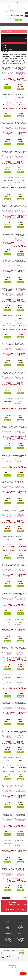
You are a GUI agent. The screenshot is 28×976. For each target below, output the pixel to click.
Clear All (2, 40)
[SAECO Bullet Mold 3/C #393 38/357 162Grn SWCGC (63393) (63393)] (20, 874)
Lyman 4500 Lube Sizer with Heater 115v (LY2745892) (7, 68)
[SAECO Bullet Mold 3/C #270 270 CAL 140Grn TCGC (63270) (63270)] (20, 488)
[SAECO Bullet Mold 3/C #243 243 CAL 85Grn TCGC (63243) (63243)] (7, 432)
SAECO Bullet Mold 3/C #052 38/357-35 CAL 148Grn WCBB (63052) (7, 179)
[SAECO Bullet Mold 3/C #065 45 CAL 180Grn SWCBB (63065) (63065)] (20, 239)
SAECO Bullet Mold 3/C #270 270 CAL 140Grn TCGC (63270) (20, 483)
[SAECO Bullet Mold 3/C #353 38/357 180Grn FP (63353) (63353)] (7, 736)
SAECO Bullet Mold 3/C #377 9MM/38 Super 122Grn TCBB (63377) (7, 787)
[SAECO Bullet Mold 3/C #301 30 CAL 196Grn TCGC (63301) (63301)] (20, 515)
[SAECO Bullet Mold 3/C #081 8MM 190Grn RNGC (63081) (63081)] (20, 349)
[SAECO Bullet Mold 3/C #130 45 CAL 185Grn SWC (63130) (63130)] (20, 377)
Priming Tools (7, 940)
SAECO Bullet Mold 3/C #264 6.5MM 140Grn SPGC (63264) (20, 455)
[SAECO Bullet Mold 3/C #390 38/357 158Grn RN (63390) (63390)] (20, 847)
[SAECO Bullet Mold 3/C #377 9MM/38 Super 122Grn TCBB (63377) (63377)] (7, 791)
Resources (20, 926)
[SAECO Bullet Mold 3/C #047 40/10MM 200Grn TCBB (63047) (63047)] (7, 156)
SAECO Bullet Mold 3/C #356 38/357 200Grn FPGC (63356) (8, 759)
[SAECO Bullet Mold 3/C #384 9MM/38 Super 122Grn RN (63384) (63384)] (20, 819)
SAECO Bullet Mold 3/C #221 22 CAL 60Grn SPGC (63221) (20, 400)
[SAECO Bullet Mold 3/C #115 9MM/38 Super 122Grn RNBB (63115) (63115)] (7, 377)
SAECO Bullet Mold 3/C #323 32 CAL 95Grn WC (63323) (7, 648)
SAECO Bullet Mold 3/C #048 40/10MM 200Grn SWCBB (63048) (20, 151)
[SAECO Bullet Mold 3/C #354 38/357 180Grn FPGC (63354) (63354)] (20, 736)
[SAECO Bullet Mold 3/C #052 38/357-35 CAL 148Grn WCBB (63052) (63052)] (7, 184)
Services (20, 928)
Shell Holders (20, 940)
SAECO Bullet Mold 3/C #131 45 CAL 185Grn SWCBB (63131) (7, 400)
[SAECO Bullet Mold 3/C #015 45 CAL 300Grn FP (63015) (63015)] (7, 101)
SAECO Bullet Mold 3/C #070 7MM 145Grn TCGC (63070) (7, 317)
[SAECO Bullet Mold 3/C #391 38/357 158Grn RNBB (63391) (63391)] (7, 874)
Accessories (20, 934)
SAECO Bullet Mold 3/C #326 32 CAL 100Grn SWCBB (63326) (7, 676)
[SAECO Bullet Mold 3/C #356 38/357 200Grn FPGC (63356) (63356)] (7, 764)
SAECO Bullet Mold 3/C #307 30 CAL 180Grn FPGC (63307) (8, 566)
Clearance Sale (20, 933)
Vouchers (8, 928)
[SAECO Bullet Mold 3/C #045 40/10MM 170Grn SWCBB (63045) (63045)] (20, 128)
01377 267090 (8, 15)
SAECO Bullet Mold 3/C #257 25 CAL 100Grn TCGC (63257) (8, 455)
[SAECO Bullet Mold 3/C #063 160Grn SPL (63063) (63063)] (7, 239)
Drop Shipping (20, 927)
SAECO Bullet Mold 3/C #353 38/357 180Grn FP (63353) (7, 731)
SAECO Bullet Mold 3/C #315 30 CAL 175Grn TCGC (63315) (8, 593)
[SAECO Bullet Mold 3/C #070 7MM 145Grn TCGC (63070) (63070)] (7, 322)
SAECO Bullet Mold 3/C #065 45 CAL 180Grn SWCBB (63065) (20, 234)
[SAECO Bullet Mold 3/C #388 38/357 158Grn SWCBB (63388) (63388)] (7, 847)
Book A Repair (7, 923)
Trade (20, 921)
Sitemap (20, 925)
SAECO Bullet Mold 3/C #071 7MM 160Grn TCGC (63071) (20, 317)
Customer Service (20, 923)
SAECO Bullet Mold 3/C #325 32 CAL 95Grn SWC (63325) (20, 648)
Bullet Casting (20, 935)
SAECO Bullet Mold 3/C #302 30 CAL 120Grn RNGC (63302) (8, 538)
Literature (8, 938)
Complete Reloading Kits (8, 934)
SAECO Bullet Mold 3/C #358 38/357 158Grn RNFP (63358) (20, 759)
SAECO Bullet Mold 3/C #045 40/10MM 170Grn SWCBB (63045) (20, 124)
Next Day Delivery (14, 27)
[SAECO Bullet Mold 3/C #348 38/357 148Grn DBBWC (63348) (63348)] (20, 681)
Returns (7, 926)
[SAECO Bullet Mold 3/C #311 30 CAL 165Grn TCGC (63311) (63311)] (20, 570)
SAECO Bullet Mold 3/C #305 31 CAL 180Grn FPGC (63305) (20, 538)
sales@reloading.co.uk (17, 15)
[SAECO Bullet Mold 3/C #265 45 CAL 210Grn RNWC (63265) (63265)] (7, 488)
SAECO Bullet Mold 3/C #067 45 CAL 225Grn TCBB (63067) (20, 262)
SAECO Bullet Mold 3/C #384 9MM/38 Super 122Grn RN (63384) (20, 814)
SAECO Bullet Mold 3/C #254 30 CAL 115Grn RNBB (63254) (20, 427)
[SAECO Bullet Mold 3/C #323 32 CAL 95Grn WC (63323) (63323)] (7, 653)
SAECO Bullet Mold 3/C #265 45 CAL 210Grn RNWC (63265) (7, 483)
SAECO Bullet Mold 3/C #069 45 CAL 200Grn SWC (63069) (20, 289)
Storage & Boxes (20, 941)
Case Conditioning (7, 937)
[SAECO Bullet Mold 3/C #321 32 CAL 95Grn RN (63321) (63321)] (7, 626)
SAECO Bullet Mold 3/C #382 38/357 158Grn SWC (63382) (20, 787)
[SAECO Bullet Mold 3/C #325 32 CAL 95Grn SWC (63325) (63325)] (20, 653)
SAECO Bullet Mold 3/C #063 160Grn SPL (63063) (7, 233)
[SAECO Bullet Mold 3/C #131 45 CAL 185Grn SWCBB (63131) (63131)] (7, 405)
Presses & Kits (20, 939)
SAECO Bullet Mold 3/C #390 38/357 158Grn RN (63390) (20, 842)
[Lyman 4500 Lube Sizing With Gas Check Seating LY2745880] (20, 73)
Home (8, 921)
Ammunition (7, 935)
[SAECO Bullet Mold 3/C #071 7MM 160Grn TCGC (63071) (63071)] (20, 322)
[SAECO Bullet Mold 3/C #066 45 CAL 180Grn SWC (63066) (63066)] (7, 267)
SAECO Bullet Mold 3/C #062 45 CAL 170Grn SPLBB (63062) (20, 206)
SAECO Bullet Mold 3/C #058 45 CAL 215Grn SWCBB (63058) (7, 206)
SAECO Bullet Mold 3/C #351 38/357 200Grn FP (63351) (7, 704)
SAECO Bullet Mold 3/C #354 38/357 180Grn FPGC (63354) (20, 731)
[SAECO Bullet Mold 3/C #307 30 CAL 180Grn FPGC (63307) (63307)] (7, 570)
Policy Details (22, 2)
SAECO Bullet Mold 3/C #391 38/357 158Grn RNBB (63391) (8, 869)
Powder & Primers (20, 938)
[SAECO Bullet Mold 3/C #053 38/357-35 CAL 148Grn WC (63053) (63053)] (20, 184)
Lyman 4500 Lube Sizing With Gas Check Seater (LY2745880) (20, 68)
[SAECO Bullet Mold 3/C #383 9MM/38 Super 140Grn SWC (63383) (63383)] (7, 819)
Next (11, 898)
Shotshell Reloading (8, 941)
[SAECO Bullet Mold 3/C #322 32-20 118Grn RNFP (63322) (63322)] (20, 626)
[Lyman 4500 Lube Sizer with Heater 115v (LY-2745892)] (7, 73)
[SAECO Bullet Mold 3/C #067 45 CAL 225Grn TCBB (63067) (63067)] (20, 267)
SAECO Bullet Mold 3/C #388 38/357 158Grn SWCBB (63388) (7, 842)
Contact (7, 922)
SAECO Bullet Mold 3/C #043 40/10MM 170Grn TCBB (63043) (7, 124)
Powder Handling (7, 939)
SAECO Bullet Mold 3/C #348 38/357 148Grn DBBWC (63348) (20, 676)
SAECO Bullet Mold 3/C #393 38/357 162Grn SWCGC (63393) (20, 869)
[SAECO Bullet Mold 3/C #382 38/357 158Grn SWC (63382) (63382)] (20, 791)
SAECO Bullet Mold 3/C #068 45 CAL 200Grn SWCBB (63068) (7, 289)
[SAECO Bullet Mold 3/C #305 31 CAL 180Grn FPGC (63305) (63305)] (20, 543)
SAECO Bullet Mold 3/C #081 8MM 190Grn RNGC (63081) (20, 345)
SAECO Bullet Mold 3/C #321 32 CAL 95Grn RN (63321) (7, 621)
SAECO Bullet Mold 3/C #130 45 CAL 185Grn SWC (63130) (20, 372)
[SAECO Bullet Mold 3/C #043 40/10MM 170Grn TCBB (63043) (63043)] (7, 128)
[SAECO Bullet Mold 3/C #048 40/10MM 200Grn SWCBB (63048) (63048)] (20, 156)
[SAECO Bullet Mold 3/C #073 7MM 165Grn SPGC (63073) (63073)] (7, 349)
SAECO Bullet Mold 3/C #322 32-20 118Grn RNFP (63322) (20, 621)
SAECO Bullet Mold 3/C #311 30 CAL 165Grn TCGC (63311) (20, 566)
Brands (7, 927)
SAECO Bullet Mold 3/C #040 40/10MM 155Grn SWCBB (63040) (20, 96)
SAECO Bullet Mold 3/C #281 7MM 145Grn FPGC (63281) (7, 510)
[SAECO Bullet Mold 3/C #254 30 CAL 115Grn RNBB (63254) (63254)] (20, 432)
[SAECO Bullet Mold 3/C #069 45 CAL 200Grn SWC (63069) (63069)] (20, 294)
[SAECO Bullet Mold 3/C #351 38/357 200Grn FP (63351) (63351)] (7, 709)
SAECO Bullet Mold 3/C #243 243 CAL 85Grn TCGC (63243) (8, 427)
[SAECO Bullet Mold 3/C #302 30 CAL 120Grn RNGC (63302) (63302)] (7, 543)
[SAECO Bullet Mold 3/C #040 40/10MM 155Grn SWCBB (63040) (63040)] (20, 101)
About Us (20, 922)
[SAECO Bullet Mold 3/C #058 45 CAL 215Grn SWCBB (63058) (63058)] (7, 211)
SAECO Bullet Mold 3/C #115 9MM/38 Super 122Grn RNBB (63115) (7, 372)
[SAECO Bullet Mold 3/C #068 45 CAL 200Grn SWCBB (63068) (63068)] (7, 294)
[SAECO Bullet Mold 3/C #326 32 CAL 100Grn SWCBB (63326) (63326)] (7, 681)
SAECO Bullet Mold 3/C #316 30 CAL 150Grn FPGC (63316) (20, 593)
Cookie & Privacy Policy (7, 925)
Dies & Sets (20, 937)
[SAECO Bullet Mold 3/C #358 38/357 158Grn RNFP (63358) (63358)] (20, 764)
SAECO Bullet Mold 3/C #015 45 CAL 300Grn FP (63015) (7, 96)
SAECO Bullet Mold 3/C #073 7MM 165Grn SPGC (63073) (7, 345)
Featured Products (7, 933)
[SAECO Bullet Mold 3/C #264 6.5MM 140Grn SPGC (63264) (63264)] (20, 460)
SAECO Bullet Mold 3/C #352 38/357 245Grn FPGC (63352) (20, 704)
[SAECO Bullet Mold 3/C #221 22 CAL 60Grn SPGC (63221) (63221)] (20, 405)
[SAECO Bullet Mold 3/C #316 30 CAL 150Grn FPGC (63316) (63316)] (20, 598)
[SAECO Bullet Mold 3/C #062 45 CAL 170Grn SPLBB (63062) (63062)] (20, 211)
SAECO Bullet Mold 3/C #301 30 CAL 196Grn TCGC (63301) (20, 510)
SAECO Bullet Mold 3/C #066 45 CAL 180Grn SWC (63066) (8, 262)
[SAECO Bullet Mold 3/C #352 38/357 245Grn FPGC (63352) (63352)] (20, 709)
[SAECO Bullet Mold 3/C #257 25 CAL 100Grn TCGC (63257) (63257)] (7, 460)
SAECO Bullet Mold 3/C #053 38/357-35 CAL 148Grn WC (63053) (20, 179)
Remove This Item (26, 39)
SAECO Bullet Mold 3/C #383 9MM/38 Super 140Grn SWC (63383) (7, 814)
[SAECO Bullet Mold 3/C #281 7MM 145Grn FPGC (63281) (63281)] (7, 515)
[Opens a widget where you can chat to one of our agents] (23, 973)
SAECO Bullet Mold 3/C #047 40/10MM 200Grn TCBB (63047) (7, 151)
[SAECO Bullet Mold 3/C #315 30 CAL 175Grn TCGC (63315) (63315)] (7, 598)
